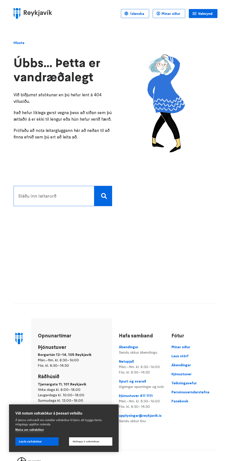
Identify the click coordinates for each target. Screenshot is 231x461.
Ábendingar (138, 350)
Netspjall (139, 366)
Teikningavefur (184, 383)
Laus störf (180, 356)
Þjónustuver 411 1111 (139, 401)
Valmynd (205, 13)
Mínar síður (171, 13)
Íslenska (136, 13)
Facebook (179, 401)
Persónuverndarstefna (190, 392)
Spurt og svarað (141, 384)
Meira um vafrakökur (29, 429)
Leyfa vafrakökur (30, 441)
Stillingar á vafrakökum (86, 441)
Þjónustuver (181, 374)
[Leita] (103, 196)
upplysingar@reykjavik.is (140, 418)
